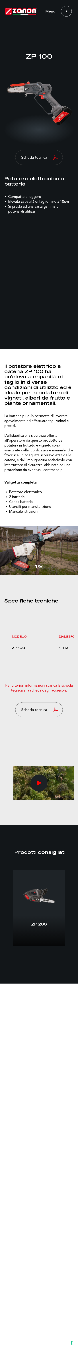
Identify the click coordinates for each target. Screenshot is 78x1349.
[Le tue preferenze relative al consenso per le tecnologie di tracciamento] (71, 1342)
